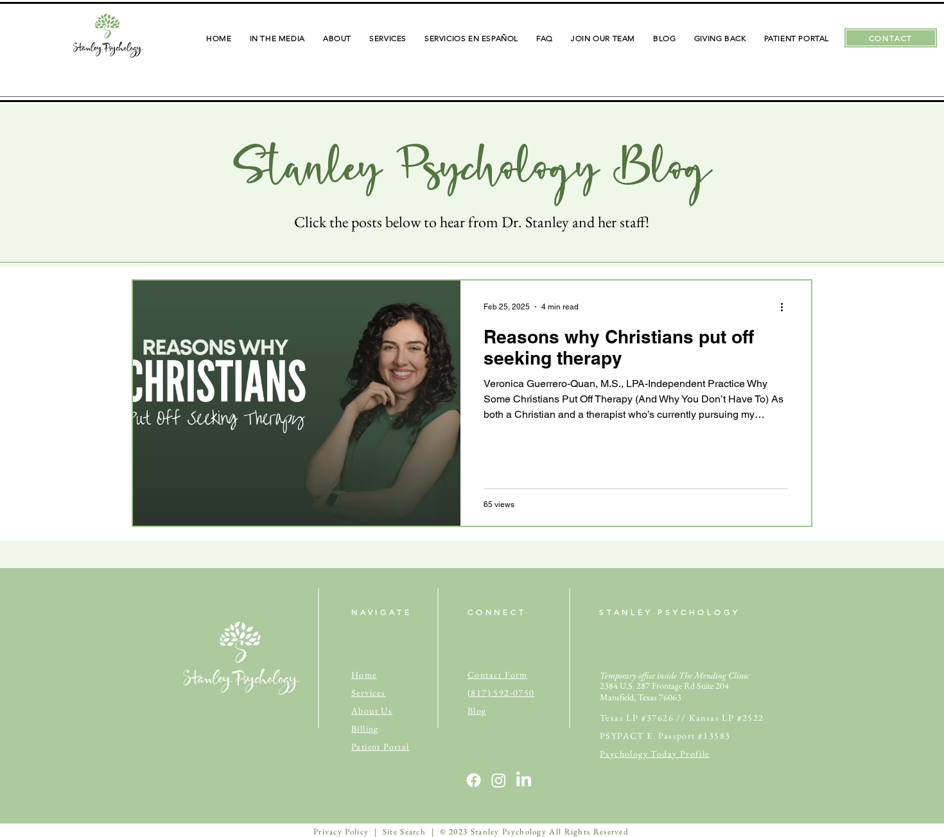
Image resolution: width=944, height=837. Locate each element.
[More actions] (786, 307)
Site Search (404, 831)
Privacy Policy (341, 831)
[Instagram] (498, 780)
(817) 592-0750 (501, 692)
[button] (337, 38)
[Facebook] (473, 780)
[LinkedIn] (523, 780)
